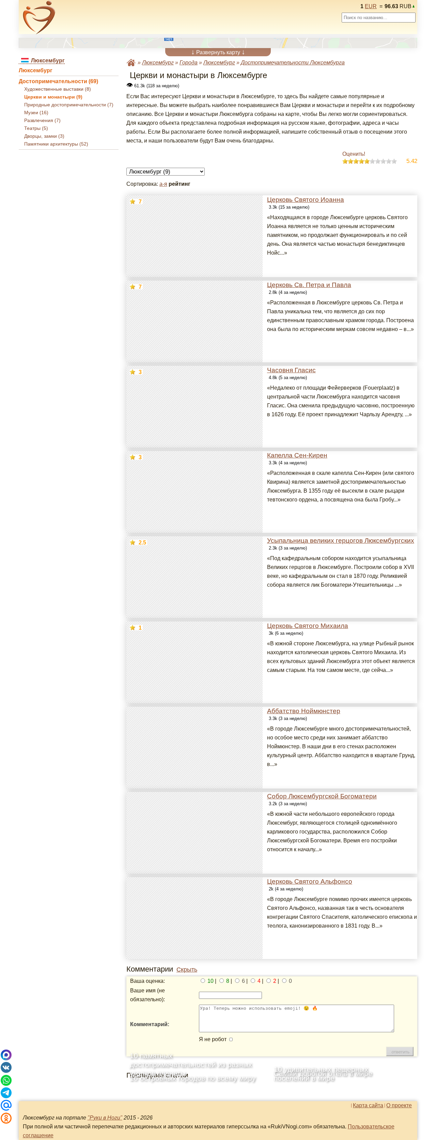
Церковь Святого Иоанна (305, 199)
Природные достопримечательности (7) (68, 104)
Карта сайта (368, 1106)
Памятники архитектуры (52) (56, 144)
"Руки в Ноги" (105, 1118)
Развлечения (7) (42, 120)
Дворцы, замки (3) (44, 136)
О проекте (399, 1106)
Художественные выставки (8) (57, 89)
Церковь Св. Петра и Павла (309, 284)
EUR (371, 6)
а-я (163, 184)
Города (189, 62)
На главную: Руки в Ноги (131, 62)
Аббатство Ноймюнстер (303, 711)
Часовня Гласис (291, 370)
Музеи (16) (36, 112)
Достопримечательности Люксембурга (293, 62)
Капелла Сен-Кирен (297, 455)
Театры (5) (36, 128)
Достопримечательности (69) (58, 81)
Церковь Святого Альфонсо (309, 881)
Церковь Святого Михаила (307, 625)
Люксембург (35, 70)
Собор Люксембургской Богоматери (322, 796)
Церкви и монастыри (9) (53, 97)
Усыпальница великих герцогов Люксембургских (340, 540)
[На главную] (39, 17)
